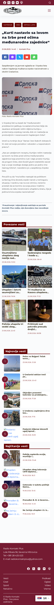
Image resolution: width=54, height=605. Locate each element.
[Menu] (49, 10)
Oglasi (47, 582)
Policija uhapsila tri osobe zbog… (12, 325)
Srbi (18, 25)
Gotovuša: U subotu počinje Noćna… (36, 486)
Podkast (46, 578)
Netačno (7, 589)
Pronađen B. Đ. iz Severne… (36, 500)
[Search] (50, 3)
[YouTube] (17, 2)
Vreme (47, 589)
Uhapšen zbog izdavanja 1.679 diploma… (35, 470)
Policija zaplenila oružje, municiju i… (34, 455)
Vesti (5, 578)
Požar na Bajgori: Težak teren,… (34, 357)
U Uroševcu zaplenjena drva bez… (36, 412)
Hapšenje (7, 25)
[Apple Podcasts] (21, 2)
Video (48, 585)
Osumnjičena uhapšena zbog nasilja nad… (10, 255)
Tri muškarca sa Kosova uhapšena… (38, 291)
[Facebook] (4, 2)
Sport (6, 585)
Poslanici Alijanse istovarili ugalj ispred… (35, 430)
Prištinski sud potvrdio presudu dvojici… (37, 327)
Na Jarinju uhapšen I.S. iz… (35, 510)
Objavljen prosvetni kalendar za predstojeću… (35, 394)
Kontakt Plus (24, 49)
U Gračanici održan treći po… (34, 375)
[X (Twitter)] (8, 2)
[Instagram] (13, 2)
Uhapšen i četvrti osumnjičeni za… (11, 291)
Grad (5, 582)
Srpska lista (29, 25)
